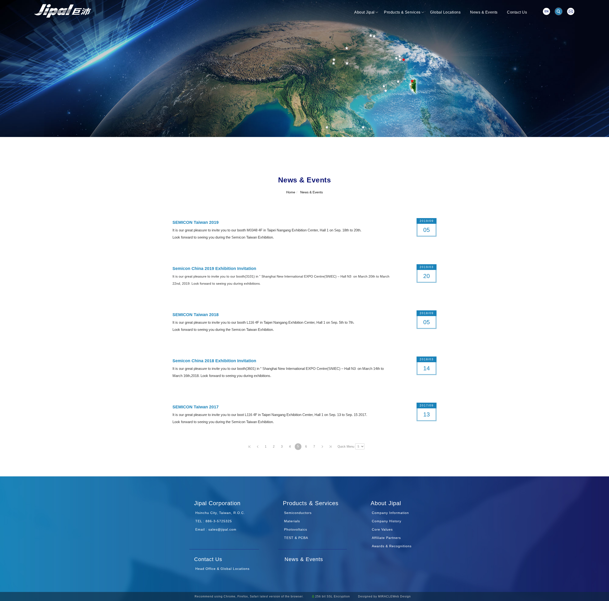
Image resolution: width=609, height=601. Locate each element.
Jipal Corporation (217, 503)
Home (290, 192)
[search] (559, 12)
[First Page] (249, 446)
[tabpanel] (304, 68)
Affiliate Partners (386, 538)
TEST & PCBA (295, 538)
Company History (386, 521)
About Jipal (364, 12)
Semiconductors (297, 513)
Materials (291, 521)
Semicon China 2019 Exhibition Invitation (214, 268)
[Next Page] (322, 446)
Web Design (402, 596)
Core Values (382, 529)
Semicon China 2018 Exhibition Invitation (214, 360)
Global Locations (445, 12)
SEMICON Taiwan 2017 (195, 407)
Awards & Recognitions (392, 546)
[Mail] (570, 11)
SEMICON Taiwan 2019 (195, 222)
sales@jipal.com (222, 529)
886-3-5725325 (219, 521)
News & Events (484, 12)
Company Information (390, 513)
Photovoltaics (295, 529)
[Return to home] (62, 11)
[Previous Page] (257, 446)
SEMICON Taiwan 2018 (195, 314)
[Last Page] (330, 446)
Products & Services (402, 12)
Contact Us (517, 12)
